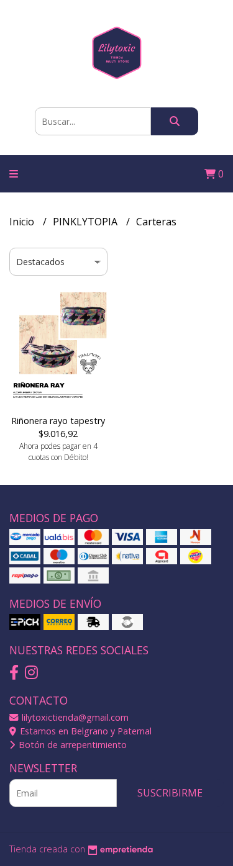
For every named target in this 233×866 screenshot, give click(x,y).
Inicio (23, 221)
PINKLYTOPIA (86, 221)
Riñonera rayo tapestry (58, 420)
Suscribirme (170, 793)
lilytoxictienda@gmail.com (74, 717)
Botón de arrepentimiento (71, 745)
